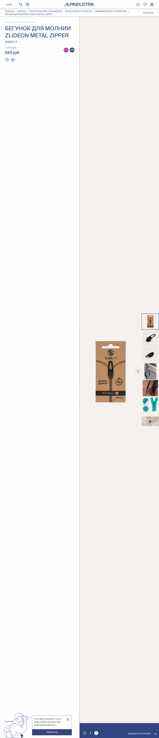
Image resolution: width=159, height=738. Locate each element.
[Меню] (9, 4)
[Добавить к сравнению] (13, 60)
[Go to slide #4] (150, 371)
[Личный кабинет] (138, 4)
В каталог (148, 13)
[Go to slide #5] (150, 388)
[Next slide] (137, 371)
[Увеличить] (96, 733)
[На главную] (79, 4)
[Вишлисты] (145, 4)
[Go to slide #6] (150, 405)
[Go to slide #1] (150, 322)
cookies (57, 719)
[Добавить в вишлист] (7, 60)
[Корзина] (152, 4)
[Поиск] (21, 4)
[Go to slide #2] (150, 338)
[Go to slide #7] (150, 421)
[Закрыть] (67, 719)
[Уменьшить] (85, 733)
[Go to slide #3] (150, 355)
